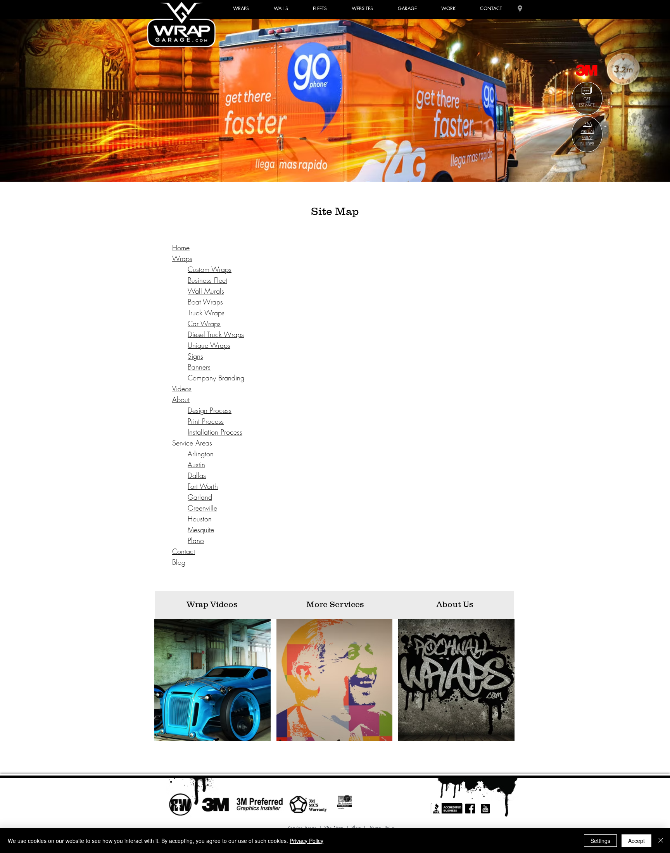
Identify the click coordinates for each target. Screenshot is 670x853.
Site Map (334, 827)
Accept (636, 840)
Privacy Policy (382, 827)
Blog (356, 827)
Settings (600, 840)
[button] (319, 8)
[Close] (660, 840)
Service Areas (301, 827)
